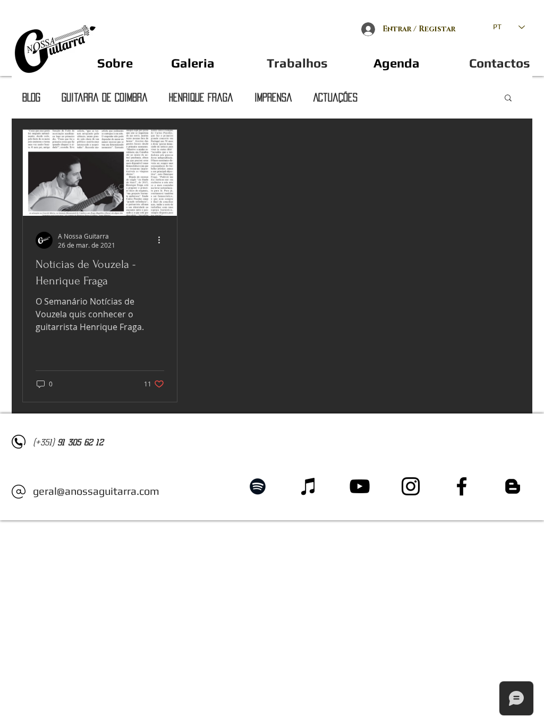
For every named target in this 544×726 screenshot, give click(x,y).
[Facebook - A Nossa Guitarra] (461, 486)
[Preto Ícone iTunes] (308, 486)
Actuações (335, 97)
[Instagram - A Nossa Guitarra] (410, 486)
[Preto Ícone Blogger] (512, 486)
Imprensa (273, 97)
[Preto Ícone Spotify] (257, 486)
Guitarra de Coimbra (105, 97)
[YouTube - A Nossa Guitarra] (359, 486)
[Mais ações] (162, 240)
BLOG (31, 97)
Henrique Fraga (201, 97)
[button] (115, 63)
